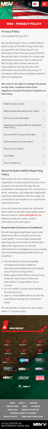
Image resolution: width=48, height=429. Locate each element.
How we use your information (16, 118)
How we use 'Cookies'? (14, 149)
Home (12, 403)
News (24, 406)
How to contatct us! (12, 163)
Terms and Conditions (32, 416)
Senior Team (12, 406)
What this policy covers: (14, 104)
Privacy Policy (10, 416)
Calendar (35, 406)
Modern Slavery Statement (23, 413)
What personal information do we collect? (21, 111)
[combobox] (35, 4)
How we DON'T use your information (20, 134)
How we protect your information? (18, 141)
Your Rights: (9, 156)
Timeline (33, 403)
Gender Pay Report (30, 410)
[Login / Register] (29, 4)
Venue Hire (12, 410)
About (22, 403)
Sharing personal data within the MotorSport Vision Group (23, 126)
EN (35, 4)
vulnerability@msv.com (30, 215)
